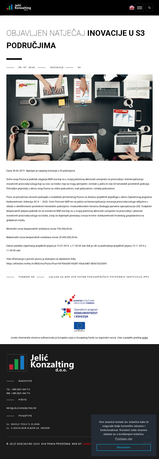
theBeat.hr (27, 277)
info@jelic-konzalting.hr (21, 408)
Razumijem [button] (123, 447)
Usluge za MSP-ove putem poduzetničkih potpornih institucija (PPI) (99, 277)
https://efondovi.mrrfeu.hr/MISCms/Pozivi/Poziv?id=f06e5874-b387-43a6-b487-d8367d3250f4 (56, 263)
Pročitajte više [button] (123, 438)
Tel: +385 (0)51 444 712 (18, 389)
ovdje (145, 337)
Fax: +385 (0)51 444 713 (18, 393)
